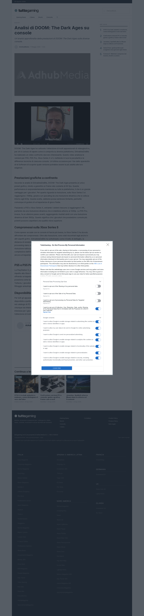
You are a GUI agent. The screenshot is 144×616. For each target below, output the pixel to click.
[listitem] (72, 281)
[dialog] (72, 308)
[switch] (98, 286)
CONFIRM (57, 368)
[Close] (108, 245)
